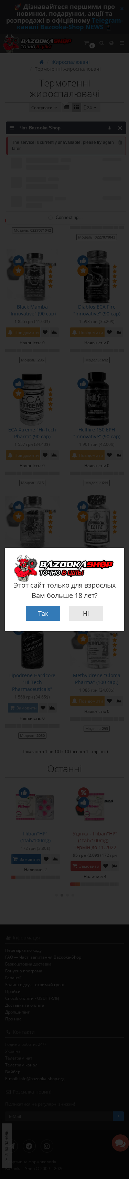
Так (43, 613)
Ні (86, 613)
